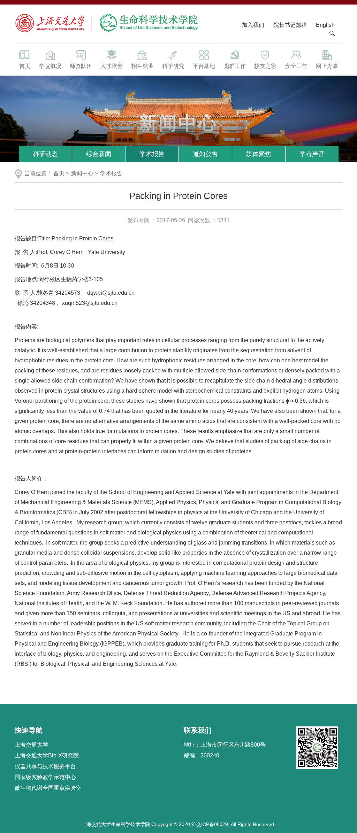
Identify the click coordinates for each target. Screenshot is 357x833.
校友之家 (265, 66)
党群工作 (234, 66)
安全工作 (296, 66)
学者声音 (312, 154)
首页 (24, 66)
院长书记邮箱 (290, 25)
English (325, 25)
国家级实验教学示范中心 (45, 777)
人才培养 (111, 66)
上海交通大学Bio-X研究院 (47, 755)
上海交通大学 (31, 745)
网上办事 (327, 66)
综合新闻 (98, 154)
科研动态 (45, 154)
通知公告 (205, 154)
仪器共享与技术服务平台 (45, 766)
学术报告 (152, 154)
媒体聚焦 (258, 154)
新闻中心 (82, 173)
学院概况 (50, 66)
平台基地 (204, 66)
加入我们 (254, 25)
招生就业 (142, 66)
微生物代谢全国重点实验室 (48, 788)
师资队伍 (81, 66)
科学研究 (173, 66)
